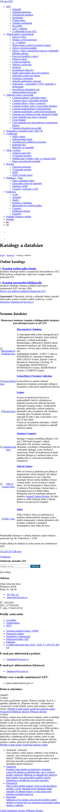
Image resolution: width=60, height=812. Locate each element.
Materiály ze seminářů (23, 147)
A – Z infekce (19, 42)
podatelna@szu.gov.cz (18, 659)
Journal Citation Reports (37, 496)
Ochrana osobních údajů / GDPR (22, 631)
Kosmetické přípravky (23, 70)
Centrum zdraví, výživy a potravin (29, 103)
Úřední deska (18, 20)
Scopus (20, 392)
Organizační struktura (22, 15)
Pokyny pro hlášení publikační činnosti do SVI (22, 291)
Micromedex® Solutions (29, 329)
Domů (2, 255)
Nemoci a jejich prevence (24, 39)
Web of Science (24, 466)
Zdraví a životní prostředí (24, 48)
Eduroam (10, 642)
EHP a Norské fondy (22, 175)
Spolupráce (17, 17)
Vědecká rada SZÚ (21, 153)
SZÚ (8, 6)
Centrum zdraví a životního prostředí (30, 100)
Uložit (3, 810)
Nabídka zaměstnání (22, 23)
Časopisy (16, 208)
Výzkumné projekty (22, 155)
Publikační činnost (21, 211)
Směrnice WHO (20, 186)
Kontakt (10, 219)
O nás (15, 194)
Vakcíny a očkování (22, 64)
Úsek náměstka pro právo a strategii (29, 117)
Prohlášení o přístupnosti (18, 636)
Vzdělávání (11, 133)
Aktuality (16, 9)
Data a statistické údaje (23, 180)
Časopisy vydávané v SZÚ (25, 189)
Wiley (20, 509)
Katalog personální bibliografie (22, 282)
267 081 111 (13, 594)
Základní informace (21, 12)
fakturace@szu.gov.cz (17, 671)
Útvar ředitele (19, 120)
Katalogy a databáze (22, 202)
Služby (15, 200)
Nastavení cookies (15, 633)
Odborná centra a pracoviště (19, 95)
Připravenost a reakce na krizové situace (31, 45)
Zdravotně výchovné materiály (27, 183)
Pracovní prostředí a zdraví (25, 56)
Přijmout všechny (38, 711)
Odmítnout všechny (20, 711)
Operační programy (21, 167)
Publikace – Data (14, 178)
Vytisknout (5, 556)
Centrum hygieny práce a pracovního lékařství (34, 106)
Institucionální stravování (24, 92)
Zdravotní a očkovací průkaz (26, 75)
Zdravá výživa (19, 37)
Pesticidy (16, 67)
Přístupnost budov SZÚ (17, 639)
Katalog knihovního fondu (19, 268)
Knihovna (11, 191)
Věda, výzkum (13, 150)
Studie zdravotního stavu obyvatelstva (30, 73)
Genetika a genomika (22, 78)
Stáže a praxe (18, 136)
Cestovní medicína (21, 62)
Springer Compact (26, 433)
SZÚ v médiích (19, 28)
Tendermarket (13, 623)
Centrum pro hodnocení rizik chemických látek (35, 114)
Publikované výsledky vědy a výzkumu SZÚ (34, 158)
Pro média (17, 26)
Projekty (10, 164)
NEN (8, 625)
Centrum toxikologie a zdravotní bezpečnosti (34, 111)
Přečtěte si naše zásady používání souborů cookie (31, 709)
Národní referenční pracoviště (26, 128)
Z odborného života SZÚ (24, 31)
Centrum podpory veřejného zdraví (29, 97)
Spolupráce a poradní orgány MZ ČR (24, 131)
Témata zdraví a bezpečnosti (20, 34)
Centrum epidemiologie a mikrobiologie (31, 108)
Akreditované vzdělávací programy (29, 142)
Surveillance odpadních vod (25, 89)
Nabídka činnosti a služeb (18, 216)
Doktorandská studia (22, 139)
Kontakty (16, 214)
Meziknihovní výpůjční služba (27, 205)
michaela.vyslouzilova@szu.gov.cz (16, 302)
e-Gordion (11, 620)
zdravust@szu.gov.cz (17, 597)
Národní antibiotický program (26, 81)
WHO (15, 172)
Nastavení (5, 711)
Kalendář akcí (19, 144)
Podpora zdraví (19, 59)
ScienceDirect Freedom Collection (34, 376)
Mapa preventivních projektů (26, 161)
